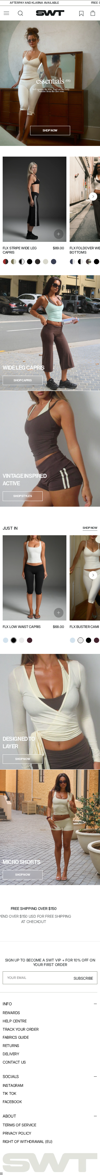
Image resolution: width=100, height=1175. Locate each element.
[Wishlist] (81, 13)
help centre (15, 1021)
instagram (13, 1085)
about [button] (9, 1116)
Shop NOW (90, 528)
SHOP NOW (22, 759)
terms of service (19, 1125)
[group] (6, 262)
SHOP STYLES (22, 496)
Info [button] (7, 1003)
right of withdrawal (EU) (27, 1141)
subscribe (83, 978)
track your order (21, 1029)
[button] (6, 13)
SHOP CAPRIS (23, 380)
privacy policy (17, 1133)
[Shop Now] (50, 83)
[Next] (93, 196)
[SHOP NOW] (50, 711)
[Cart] (93, 13)
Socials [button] (11, 1076)
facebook (12, 1101)
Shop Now (50, 130)
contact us (14, 1062)
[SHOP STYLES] (50, 448)
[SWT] (50, 1162)
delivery (11, 1054)
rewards (11, 1012)
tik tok (9, 1093)
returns (11, 1045)
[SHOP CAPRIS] (50, 333)
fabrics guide (16, 1037)
